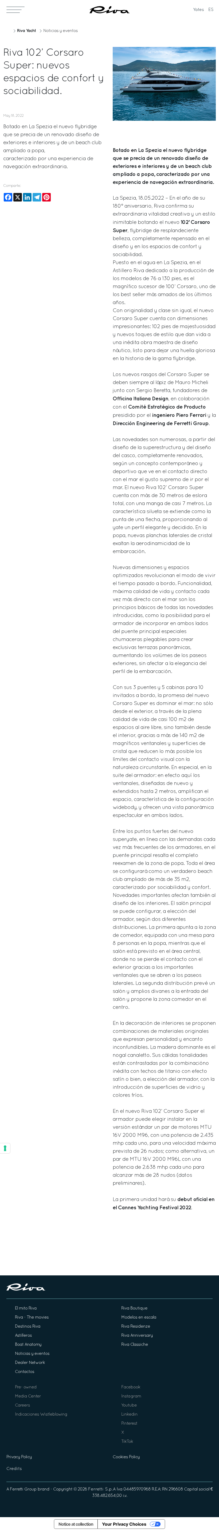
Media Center (28, 1396)
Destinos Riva (27, 1326)
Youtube (129, 1405)
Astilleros (23, 1335)
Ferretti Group (23, 1489)
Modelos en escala (138, 1317)
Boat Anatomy (28, 1345)
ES (211, 10)
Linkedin (129, 1414)
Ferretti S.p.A (102, 1489)
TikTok (127, 1442)
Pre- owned (26, 1387)
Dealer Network (30, 1363)
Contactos (24, 1372)
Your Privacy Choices (124, 1524)
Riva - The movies (32, 1317)
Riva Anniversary (137, 1335)
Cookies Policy (126, 1457)
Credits (14, 1469)
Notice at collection (75, 1524)
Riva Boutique (134, 1308)
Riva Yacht (26, 31)
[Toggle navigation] (15, 9)
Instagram (131, 1396)
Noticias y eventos (60, 31)
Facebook (130, 1387)
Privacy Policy (19, 1457)
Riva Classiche (134, 1345)
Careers (22, 1405)
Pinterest (129, 1423)
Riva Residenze (135, 1326)
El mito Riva (26, 1308)
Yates (198, 10)
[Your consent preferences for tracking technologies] (5, 1148)
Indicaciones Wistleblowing (41, 1414)
